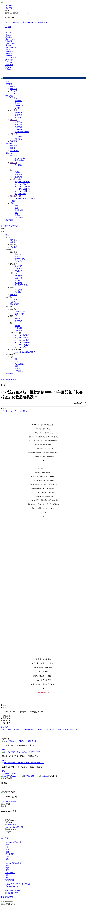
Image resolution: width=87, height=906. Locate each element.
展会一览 (9, 22)
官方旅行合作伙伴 (21, 132)
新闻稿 (17, 172)
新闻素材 (13, 155)
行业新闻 (18, 175)
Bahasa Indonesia (8, 68)
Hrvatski (8, 33)
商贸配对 (18, 117)
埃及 (16, 208)
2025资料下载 (15, 179)
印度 (7, 852)
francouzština (10, 43)
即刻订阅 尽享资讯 (8, 801)
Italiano (8, 47)
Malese (13, 47)
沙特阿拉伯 (19, 217)
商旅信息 (26, 22)
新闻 (12, 170)
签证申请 (18, 115)
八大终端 (18, 136)
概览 (12, 203)
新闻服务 (13, 163)
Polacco (8, 49)
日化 (14, 380)
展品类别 (13, 148)
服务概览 (13, 86)
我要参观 (9, 96)
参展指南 (13, 89)
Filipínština (9, 41)
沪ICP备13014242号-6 (13, 886)
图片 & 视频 (19, 160)
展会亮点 (13, 134)
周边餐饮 (18, 127)
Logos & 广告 (19, 158)
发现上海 (18, 124)
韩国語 (10, 60)
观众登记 (18, 113)
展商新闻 (18, 177)
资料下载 (34, 22)
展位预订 (13, 91)
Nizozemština (10, 39)
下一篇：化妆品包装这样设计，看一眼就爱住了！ (57, 730)
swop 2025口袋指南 (22, 191)
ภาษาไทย (9, 65)
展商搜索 (13, 146)
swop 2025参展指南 (22, 189)
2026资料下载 (15, 196)
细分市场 (8, 380)
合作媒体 (18, 165)
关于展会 (13, 98)
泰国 (16, 213)
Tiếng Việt (9, 62)
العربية (7, 71)
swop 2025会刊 (20, 194)
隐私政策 (4, 838)
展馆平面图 (17, 22)
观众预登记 (13, 226)
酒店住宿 (18, 129)
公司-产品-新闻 (7, 897)
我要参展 (9, 84)
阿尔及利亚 (19, 210)
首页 (7, 82)
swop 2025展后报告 (22, 186)
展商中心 (13, 93)
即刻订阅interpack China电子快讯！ (15, 411)
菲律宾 (17, 215)
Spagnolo (8, 57)
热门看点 (18, 139)
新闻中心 (9, 153)
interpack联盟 (10, 201)
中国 (7, 847)
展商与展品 (9, 144)
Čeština (8, 35)
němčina (8, 45)
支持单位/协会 (20, 105)
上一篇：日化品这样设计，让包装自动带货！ (19, 730)
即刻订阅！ (5, 727)
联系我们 (9, 220)
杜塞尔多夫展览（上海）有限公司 (19, 884)
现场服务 (13, 120)
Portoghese (9, 55)
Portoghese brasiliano (9, 52)
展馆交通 (18, 122)
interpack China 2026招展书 (24, 198)
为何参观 (13, 141)
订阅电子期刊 (43, 22)
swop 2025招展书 (21, 184)
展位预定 (4, 226)
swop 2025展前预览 (22, 182)
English (8, 27)
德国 (16, 206)
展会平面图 (14, 151)
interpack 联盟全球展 (13, 842)
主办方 (17, 103)
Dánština (8, 37)
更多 (4, 750)
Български (9, 31)
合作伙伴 (18, 108)
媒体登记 (18, 167)
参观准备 (13, 110)
